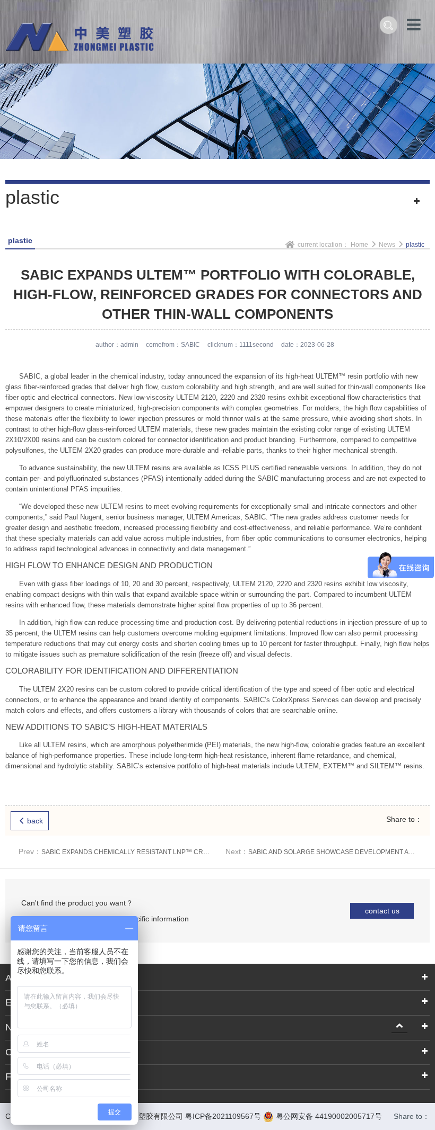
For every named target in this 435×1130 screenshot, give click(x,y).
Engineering (30, 1002)
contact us (382, 911)
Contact (21, 1052)
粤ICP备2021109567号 (223, 1116)
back (35, 821)
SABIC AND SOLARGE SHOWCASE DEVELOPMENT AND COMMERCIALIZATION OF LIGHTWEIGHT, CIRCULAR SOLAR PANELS (320, 851)
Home (359, 244)
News (17, 1027)
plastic (415, 244)
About (17, 978)
